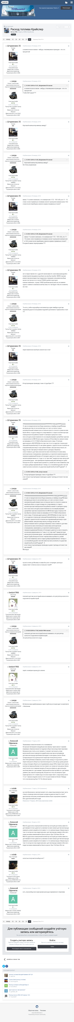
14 (16, 39)
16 (22, 39)
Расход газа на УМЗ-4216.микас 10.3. (19, 995)
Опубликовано (32, 46)
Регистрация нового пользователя (21, 948)
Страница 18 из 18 (38, 39)
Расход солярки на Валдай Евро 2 (19, 984)
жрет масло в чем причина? (17, 990)
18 (29, 39)
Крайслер (31, 32)
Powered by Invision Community (37, 1014)
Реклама (43, 1010)
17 (26, 39)
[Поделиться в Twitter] (3, 966)
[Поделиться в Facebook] (6, 966)
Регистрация (66, 8)
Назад (8, 39)
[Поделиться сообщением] (68, 46)
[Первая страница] (3, 39)
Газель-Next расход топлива (17, 979)
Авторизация (9, 26)
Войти (52, 946)
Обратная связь (33, 1010)
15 (19, 39)
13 (12, 39)
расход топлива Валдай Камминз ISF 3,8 (20, 974)
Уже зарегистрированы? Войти (48, 8)
